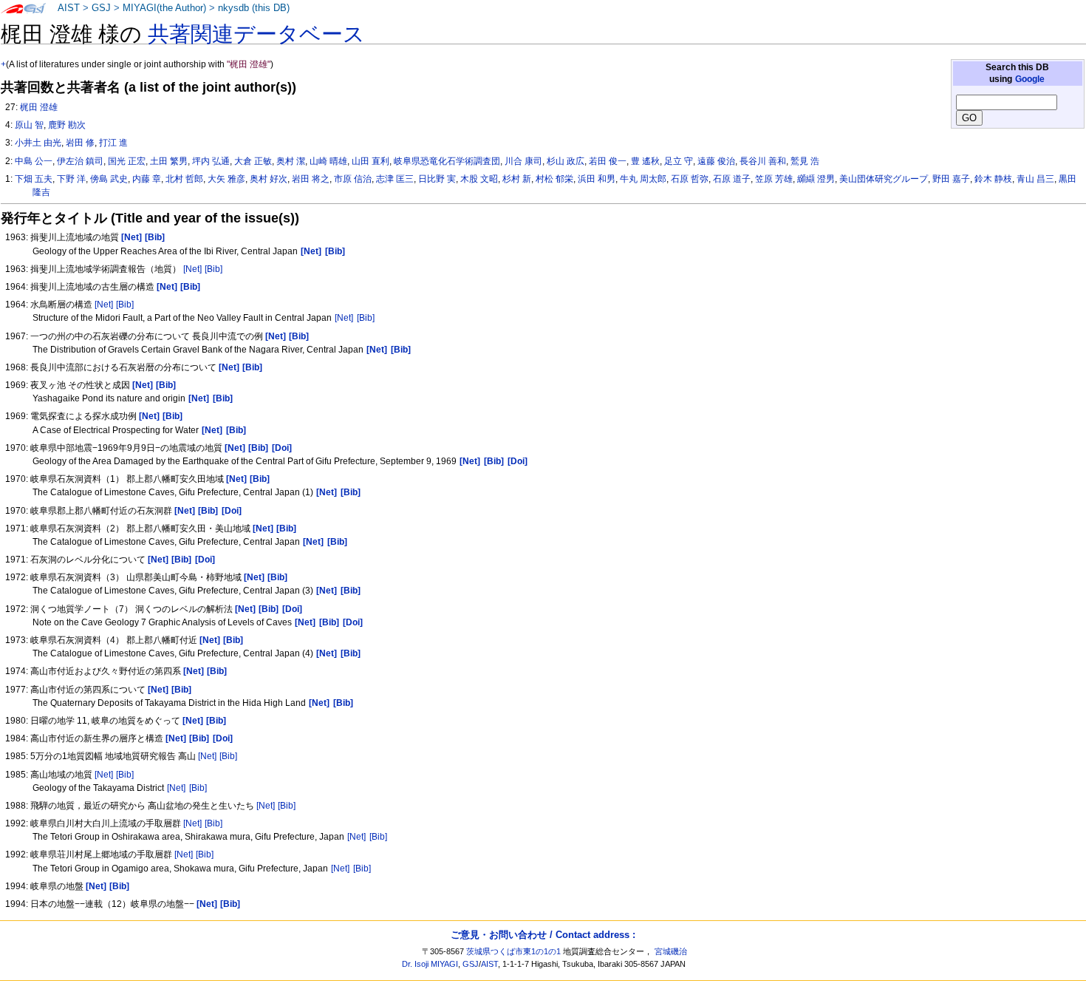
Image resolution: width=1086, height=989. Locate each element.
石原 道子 (732, 179)
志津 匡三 (395, 179)
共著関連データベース (256, 34)
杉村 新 (516, 179)
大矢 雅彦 (226, 179)
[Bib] (213, 269)
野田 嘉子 (951, 179)
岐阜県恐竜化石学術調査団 (447, 161)
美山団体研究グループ (883, 179)
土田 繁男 (169, 161)
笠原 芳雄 (774, 179)
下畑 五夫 (33, 179)
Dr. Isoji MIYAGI (430, 963)
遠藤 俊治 (716, 161)
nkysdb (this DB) (254, 8)
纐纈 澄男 (816, 179)
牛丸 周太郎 (643, 179)
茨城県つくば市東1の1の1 (513, 951)
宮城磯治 (671, 951)
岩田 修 (80, 142)
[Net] (192, 269)
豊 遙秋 (645, 161)
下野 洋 (71, 179)
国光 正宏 (127, 161)
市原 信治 (353, 179)
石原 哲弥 (689, 179)
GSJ (101, 8)
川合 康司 (523, 161)
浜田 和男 (596, 179)
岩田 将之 (310, 179)
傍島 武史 (109, 179)
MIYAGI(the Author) (164, 8)
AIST (69, 8)
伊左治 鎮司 (80, 161)
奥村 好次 (268, 179)
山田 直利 (370, 161)
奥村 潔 (290, 161)
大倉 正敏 (253, 161)
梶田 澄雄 (39, 107)
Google (1030, 79)
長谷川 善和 (763, 161)
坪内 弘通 (211, 161)
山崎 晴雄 (328, 161)
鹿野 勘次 (67, 125)
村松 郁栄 (554, 179)
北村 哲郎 (184, 179)
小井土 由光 (38, 142)
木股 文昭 (479, 179)
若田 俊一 (607, 161)
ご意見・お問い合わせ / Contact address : (543, 934)
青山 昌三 (1035, 179)
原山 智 (29, 125)
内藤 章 (146, 179)
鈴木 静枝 (993, 179)
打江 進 (113, 142)
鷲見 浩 (804, 161)
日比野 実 (437, 179)
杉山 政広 (565, 161)
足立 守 (678, 161)
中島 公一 (33, 161)
